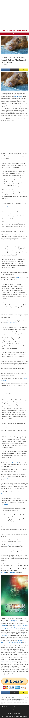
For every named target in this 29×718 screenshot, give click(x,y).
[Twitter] (14, 70)
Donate (20, 706)
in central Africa (19, 432)
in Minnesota (21, 388)
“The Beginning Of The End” (14, 627)
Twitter (11, 661)
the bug (6, 504)
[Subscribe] (23, 70)
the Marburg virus (15, 462)
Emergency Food (12, 709)
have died (18, 277)
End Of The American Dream (14, 31)
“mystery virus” (4, 156)
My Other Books (13, 706)
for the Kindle (12, 572)
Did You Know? (21, 709)
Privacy (5, 709)
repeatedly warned (11, 545)
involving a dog (4, 478)
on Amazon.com (9, 622)
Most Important (15, 711)
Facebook (4, 661)
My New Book (5, 706)
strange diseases (18, 96)
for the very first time (12, 322)
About (24, 706)
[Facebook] (5, 70)
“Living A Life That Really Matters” (19, 628)
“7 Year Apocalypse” (15, 620)
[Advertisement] (14, 14)
